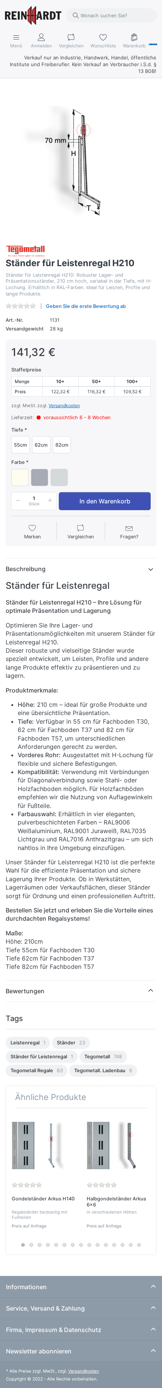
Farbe (18, 462)
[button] (16, 501)
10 (97, 1245)
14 (131, 1245)
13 (122, 1245)
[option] (28, 1043)
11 (106, 1245)
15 (139, 1245)
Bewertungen (25, 991)
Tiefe (17, 430)
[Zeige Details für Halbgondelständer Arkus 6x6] (118, 1145)
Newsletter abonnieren (39, 1351)
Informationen (26, 1287)
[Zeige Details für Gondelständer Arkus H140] (43, 1145)
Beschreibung (26, 569)
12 (114, 1245)
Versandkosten (64, 405)
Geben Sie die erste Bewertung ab (86, 306)
